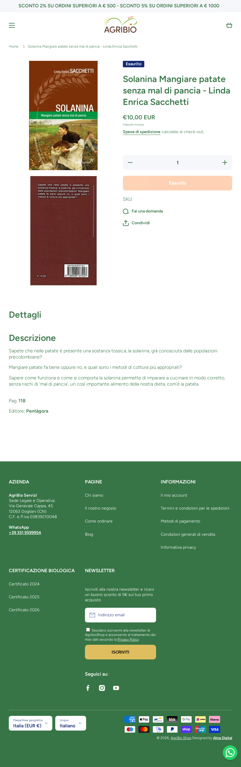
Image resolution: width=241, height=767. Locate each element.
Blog (89, 534)
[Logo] (120, 25)
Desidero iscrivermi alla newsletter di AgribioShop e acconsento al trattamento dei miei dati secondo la (120, 635)
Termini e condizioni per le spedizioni (195, 508)
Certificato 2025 (24, 596)
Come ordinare (99, 521)
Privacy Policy (128, 639)
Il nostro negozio (100, 508)
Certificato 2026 (24, 609)
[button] (229, 25)
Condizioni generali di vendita (188, 534)
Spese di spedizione (141, 131)
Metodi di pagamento (180, 521)
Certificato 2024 (24, 584)
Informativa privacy (178, 547)
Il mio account (174, 495)
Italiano (67, 726)
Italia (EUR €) (27, 726)
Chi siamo (94, 495)
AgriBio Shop (181, 738)
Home (14, 46)
